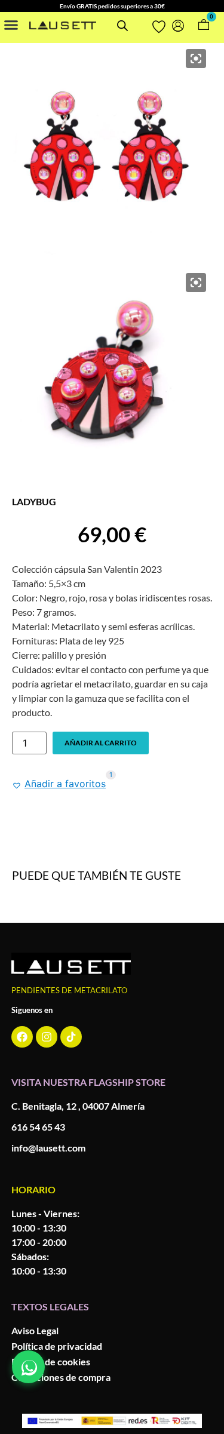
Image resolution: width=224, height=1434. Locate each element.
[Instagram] (46, 1037)
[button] (11, 24)
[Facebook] (22, 1037)
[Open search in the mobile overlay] (121, 25)
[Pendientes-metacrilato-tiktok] (71, 1037)
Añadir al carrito (101, 742)
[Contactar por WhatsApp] (28, 1366)
